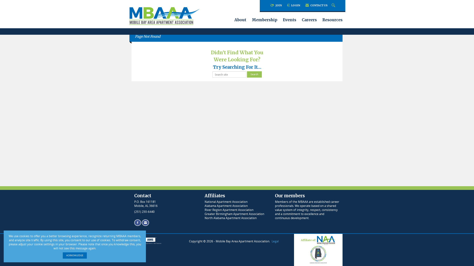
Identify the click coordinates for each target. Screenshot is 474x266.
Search (254, 74)
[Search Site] (334, 5)
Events (289, 20)
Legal (275, 241)
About (240, 20)
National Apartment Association (226, 202)
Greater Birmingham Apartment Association (234, 214)
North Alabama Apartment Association (231, 218)
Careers (309, 20)
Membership (264, 20)
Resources (332, 20)
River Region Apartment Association (229, 210)
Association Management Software (146, 243)
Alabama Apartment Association (226, 206)
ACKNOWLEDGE (74, 255)
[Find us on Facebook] (137, 222)
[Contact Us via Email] (145, 222)
